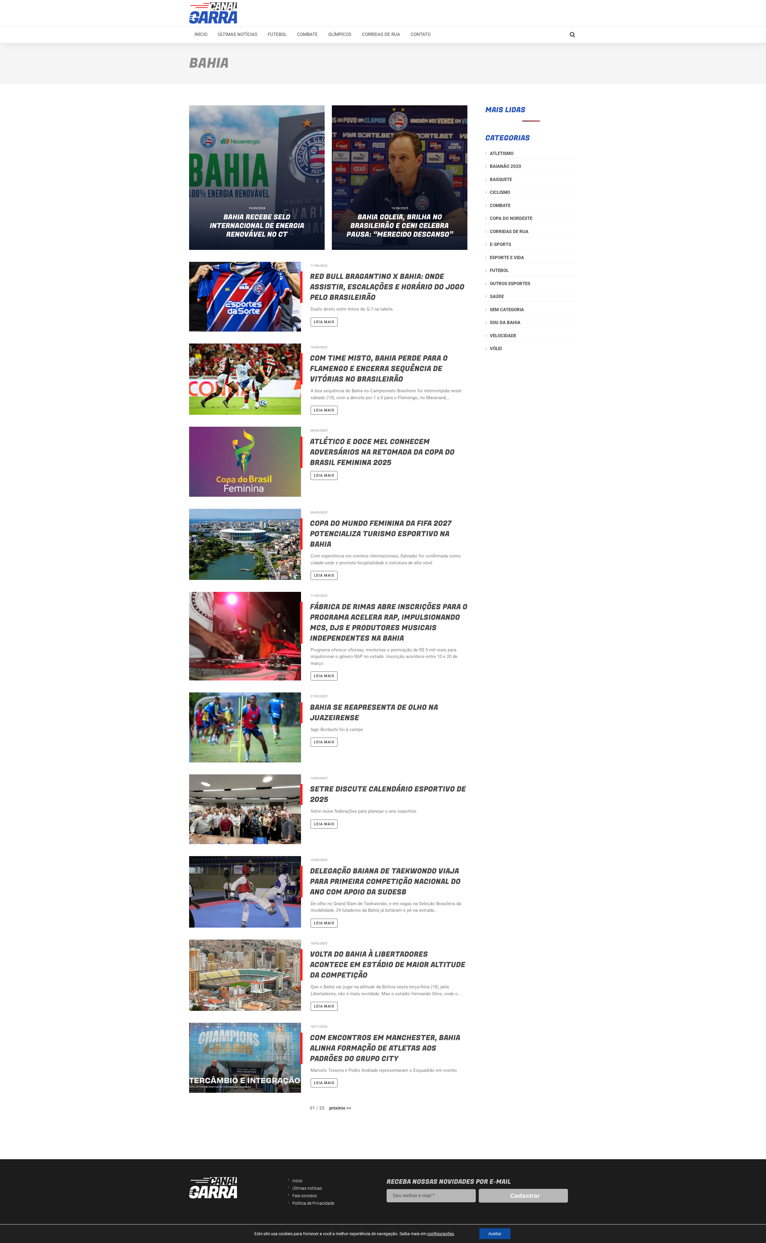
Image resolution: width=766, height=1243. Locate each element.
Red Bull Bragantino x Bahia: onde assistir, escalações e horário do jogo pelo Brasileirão (387, 287)
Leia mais (324, 322)
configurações (440, 1233)
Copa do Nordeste (511, 218)
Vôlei (496, 348)
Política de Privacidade (313, 1203)
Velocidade (503, 335)
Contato (421, 34)
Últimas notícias (237, 34)
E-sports (500, 244)
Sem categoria (507, 309)
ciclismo (500, 192)
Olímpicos (339, 34)
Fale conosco (304, 1195)
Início (200, 34)
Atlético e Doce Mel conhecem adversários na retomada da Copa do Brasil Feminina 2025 (382, 452)
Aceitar (494, 1233)
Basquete (501, 179)
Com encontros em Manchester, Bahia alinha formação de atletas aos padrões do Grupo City (385, 1048)
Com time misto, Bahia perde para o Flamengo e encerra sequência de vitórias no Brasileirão (379, 369)
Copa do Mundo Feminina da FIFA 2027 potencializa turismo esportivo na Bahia (381, 534)
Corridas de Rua (381, 34)
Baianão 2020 (505, 166)
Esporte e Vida (507, 257)
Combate (307, 34)
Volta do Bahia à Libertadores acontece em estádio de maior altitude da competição (387, 965)
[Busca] (572, 34)
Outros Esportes (510, 283)
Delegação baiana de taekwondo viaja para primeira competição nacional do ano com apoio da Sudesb (385, 881)
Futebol (277, 34)
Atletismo (501, 153)
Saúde (497, 296)
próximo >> (340, 1108)
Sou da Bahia (505, 322)
